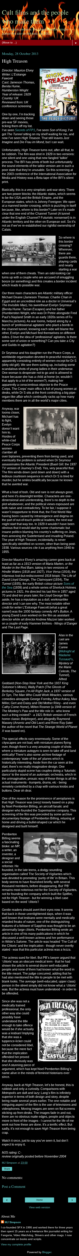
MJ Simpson (13, 1222)
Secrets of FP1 (25, 130)
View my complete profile (16, 1244)
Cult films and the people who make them (35, 16)
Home (39, 1200)
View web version (39, 1207)
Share (7, 1169)
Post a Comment (13, 1186)
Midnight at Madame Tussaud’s (67, 655)
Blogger (46, 1252)
